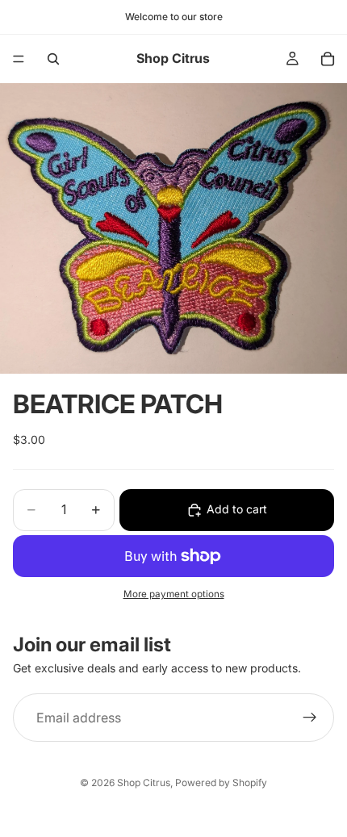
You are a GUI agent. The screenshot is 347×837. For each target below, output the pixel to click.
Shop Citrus (143, 782)
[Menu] (18, 58)
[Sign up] (310, 717)
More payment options (173, 594)
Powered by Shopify (221, 782)
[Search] (53, 59)
